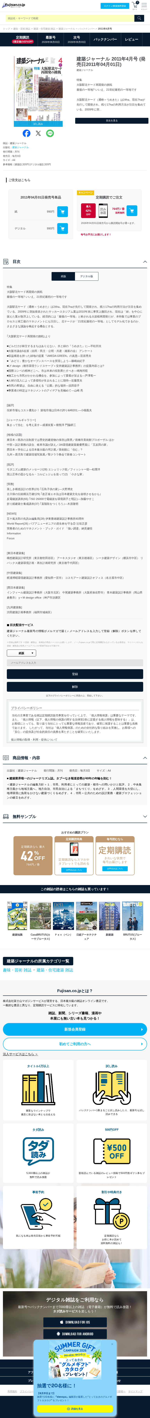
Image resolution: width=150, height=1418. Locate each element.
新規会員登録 (75, 1029)
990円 (50, 211)
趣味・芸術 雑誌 (21, 28)
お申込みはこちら (74, 870)
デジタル (20, 228)
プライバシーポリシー (31, 1391)
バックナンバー (86, 28)
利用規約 (12, 1391)
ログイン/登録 (115, 6)
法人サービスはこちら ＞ (20, 1054)
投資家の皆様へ (117, 1391)
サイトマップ (135, 1391)
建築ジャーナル (67, 28)
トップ (6, 28)
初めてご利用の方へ (75, 1044)
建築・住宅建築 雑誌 (44, 28)
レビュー (131, 39)
